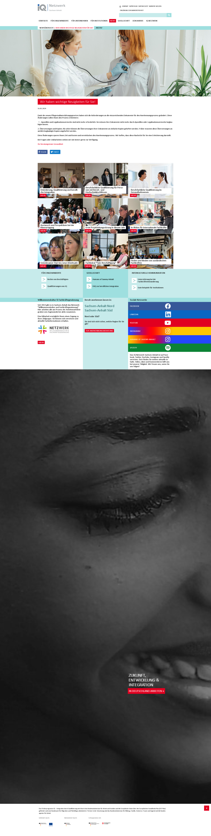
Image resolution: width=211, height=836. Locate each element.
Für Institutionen (99, 21)
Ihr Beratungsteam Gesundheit (50, 144)
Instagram (135, 331)
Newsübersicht (47, 28)
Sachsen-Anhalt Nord (99, 306)
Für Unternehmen (79, 21)
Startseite (43, 21)
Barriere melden (155, 6)
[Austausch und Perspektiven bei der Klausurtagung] (60, 216)
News (112, 21)
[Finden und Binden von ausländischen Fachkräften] (150, 251)
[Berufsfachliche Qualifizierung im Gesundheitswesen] (150, 180)
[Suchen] (169, 15)
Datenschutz (143, 6)
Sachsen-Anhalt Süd (98, 310)
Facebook (134, 306)
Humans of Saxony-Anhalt (143, 339)
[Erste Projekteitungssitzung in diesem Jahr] (105, 216)
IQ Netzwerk (151, 21)
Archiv (99, 28)
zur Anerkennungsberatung (99, 331)
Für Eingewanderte (60, 21)
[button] (42, 152)
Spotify (133, 348)
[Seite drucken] (120, 6)
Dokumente (138, 21)
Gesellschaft (124, 21)
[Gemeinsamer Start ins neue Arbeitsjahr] (60, 251)
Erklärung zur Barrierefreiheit (132, 10)
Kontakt (125, 6)
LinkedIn (134, 314)
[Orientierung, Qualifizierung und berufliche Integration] (60, 180)
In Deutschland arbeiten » (146, 691)
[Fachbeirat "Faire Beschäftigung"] (105, 251)
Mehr (42, 195)
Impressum (133, 6)
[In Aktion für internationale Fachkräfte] (150, 216)
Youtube (134, 323)
